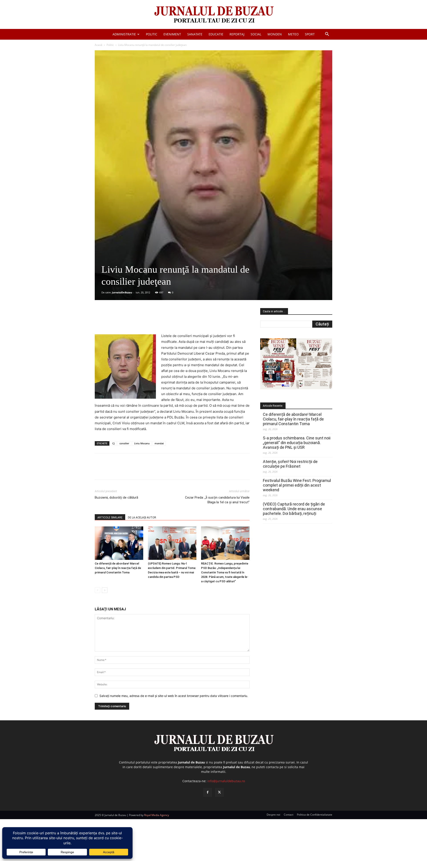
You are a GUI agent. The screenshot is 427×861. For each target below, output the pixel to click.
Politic (151, 34)
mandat (159, 443)
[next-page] (104, 590)
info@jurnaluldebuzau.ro (226, 781)
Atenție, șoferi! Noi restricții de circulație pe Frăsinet (290, 464)
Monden (275, 34)
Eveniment (172, 34)
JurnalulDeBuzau (122, 292)
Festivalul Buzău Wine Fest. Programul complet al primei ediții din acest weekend (297, 485)
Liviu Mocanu (142, 443)
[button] (327, 34)
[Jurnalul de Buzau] (213, 15)
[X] (138, 320)
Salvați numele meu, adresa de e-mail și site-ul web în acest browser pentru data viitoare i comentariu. (173, 696)
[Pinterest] (148, 320)
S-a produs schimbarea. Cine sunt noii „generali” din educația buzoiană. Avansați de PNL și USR (296, 443)
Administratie (124, 34)
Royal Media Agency (156, 815)
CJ (113, 443)
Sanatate (194, 34)
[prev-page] (97, 590)
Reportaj (237, 34)
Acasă (98, 45)
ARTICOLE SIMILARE (110, 517)
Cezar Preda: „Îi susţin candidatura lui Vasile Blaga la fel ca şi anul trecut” (217, 499)
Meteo (293, 34)
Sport (310, 34)
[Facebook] (127, 320)
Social (256, 34)
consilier (124, 443)
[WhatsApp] (158, 320)
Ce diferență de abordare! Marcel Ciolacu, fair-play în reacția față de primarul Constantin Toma (118, 568)
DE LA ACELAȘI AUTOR (142, 517)
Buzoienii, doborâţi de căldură (116, 497)
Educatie (216, 34)
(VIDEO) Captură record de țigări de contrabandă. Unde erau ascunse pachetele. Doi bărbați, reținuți (294, 509)
